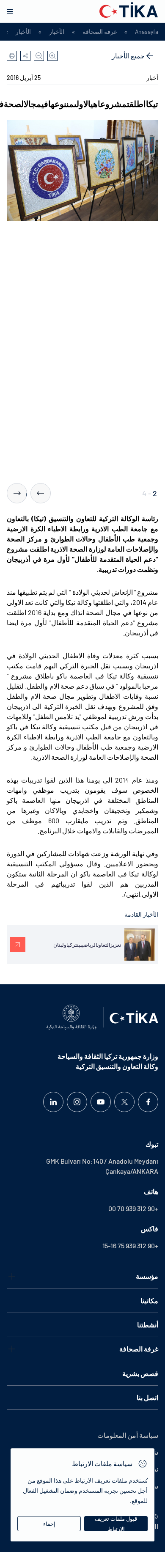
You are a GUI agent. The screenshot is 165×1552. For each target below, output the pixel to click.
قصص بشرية (140, 1373)
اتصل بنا (147, 1397)
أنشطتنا (147, 1325)
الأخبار (56, 31)
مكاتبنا (149, 1301)
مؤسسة (147, 1276)
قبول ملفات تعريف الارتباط (116, 1523)
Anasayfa (146, 31)
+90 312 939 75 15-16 (130, 1246)
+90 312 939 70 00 (133, 1208)
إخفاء (49, 1523)
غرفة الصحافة (99, 31)
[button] (40, 493)
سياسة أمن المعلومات (127, 1435)
